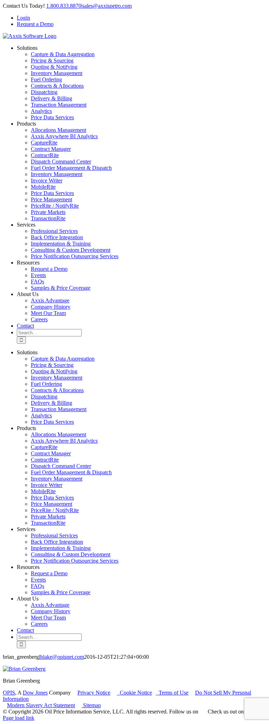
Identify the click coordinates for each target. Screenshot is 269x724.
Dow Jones (35, 693)
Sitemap (91, 705)
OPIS (9, 693)
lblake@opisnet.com (61, 657)
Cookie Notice (134, 693)
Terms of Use (172, 693)
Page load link (18, 718)
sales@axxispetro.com (107, 6)
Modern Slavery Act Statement (41, 705)
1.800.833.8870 (63, 6)
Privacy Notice (93, 693)
